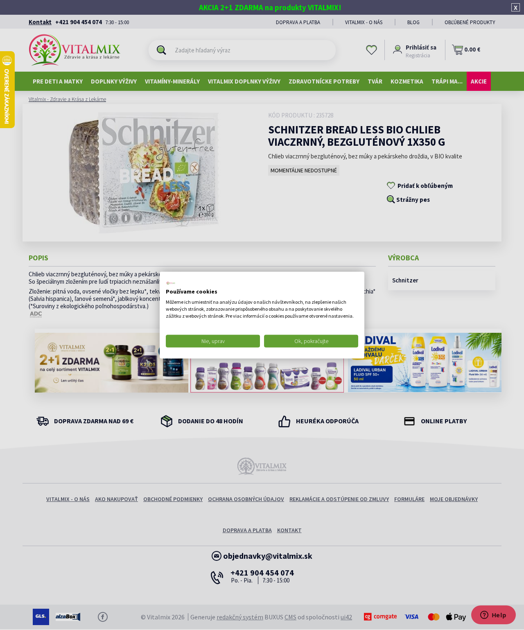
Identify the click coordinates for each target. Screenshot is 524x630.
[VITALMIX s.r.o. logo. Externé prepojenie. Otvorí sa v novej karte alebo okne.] (171, 283)
